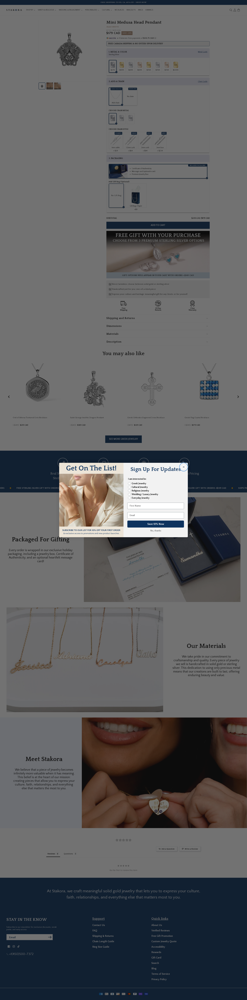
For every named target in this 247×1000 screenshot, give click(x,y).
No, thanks (155, 530)
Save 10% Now (155, 524)
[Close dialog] (183, 467)
